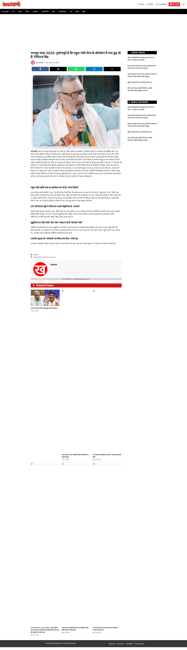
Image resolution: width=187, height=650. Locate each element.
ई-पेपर (151, 4)
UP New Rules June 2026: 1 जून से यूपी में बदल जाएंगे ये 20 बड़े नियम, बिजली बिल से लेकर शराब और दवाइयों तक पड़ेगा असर (45, 630)
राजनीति (35, 255)
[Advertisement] (93, 30)
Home (141, 4)
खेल (53, 11)
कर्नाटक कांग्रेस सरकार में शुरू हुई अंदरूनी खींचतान (44, 308)
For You (176, 4)
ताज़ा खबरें (5, 11)
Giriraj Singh (37, 257)
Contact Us (120, 644)
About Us (112, 644)
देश (13, 11)
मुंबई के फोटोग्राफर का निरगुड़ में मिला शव (140, 82)
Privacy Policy (139, 644)
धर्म (71, 11)
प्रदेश (20, 11)
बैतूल (83, 11)
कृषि (77, 11)
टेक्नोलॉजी (45, 11)
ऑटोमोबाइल (62, 11)
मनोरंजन (35, 11)
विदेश (27, 11)
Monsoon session (49, 257)
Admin (41, 62)
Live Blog (162, 4)
